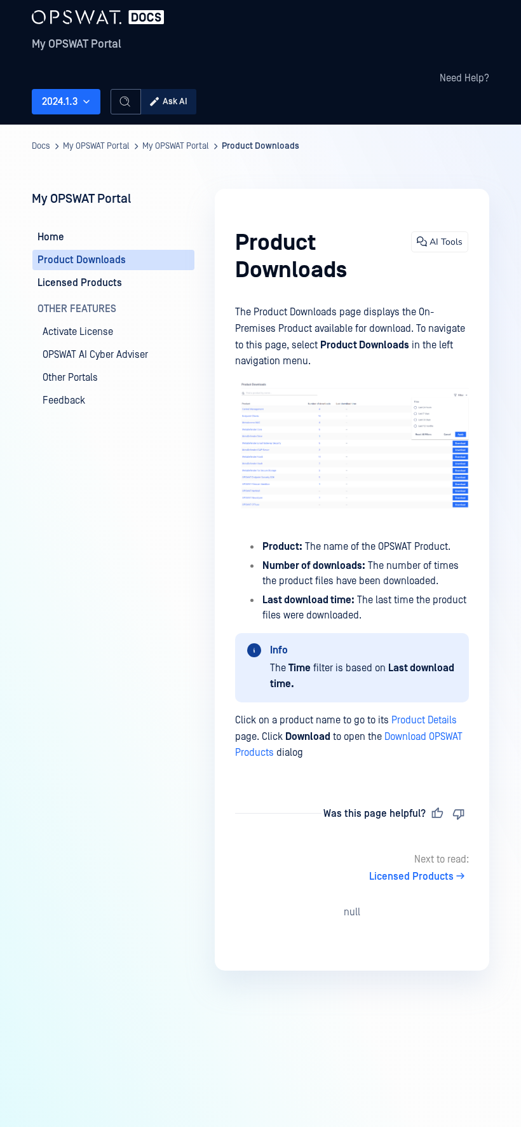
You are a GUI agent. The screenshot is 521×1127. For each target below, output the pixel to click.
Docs (41, 146)
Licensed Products (411, 876)
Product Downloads (260, 146)
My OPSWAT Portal (76, 44)
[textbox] (352, 532)
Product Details (424, 720)
